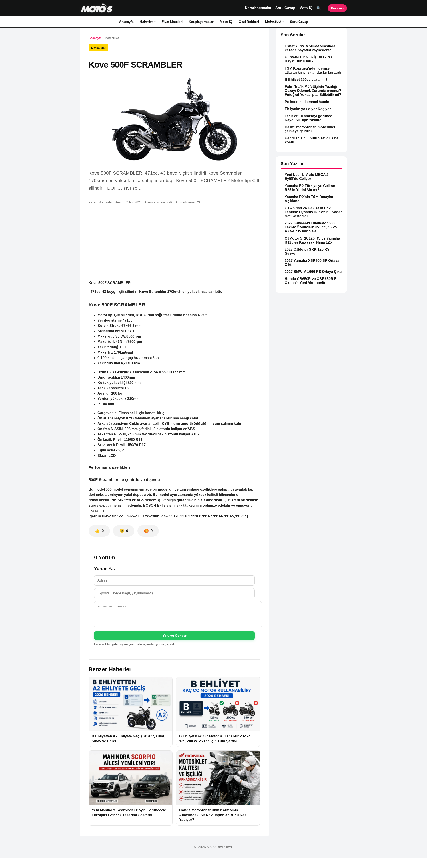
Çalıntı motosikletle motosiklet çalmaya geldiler (310, 129)
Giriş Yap (337, 8)
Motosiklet (273, 21)
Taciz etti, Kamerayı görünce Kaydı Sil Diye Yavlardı (308, 118)
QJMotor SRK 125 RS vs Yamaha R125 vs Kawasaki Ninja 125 (312, 240)
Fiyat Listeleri (172, 22)
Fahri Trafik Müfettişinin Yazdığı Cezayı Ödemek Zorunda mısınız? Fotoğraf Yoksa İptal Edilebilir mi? (313, 91)
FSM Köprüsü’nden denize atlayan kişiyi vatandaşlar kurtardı (313, 70)
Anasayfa (126, 22)
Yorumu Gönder (174, 635)
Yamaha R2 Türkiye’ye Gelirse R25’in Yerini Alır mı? (310, 188)
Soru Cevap (285, 8)
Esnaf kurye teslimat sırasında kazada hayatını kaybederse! (310, 48)
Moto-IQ (305, 8)
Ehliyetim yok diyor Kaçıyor (308, 109)
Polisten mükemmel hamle (307, 102)
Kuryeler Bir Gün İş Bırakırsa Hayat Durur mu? (309, 59)
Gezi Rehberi (249, 22)
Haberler (146, 21)
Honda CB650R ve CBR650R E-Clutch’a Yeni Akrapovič (311, 281)
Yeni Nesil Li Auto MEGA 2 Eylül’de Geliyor (306, 177)
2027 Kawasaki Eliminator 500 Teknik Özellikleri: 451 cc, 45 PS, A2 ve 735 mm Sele (311, 227)
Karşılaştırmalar (258, 8)
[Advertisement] (174, 244)
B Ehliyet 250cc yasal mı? (306, 79)
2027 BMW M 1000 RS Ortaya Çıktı (313, 272)
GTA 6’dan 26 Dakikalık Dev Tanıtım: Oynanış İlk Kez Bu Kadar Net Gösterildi (313, 212)
